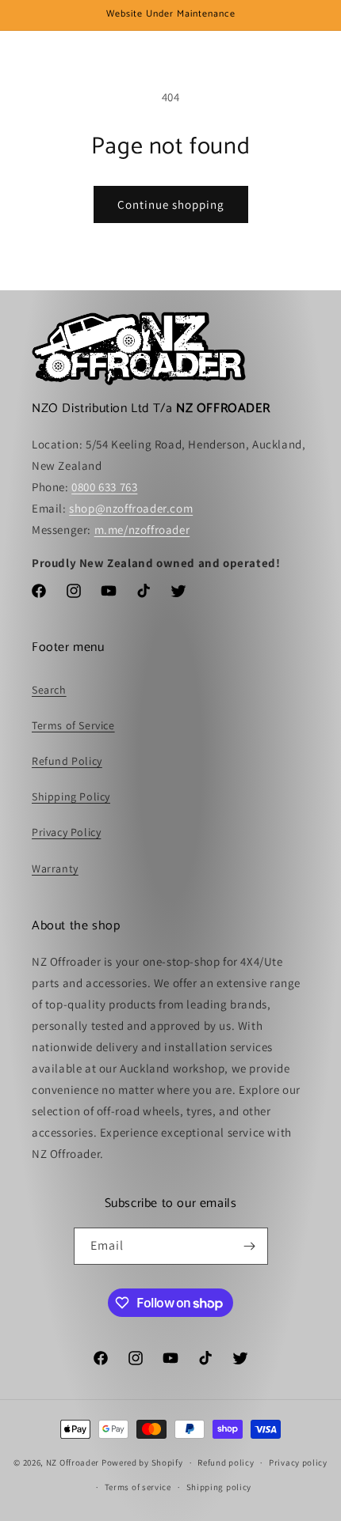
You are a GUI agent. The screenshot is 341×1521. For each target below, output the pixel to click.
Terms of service (138, 1487)
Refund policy (225, 1462)
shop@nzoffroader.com (131, 508)
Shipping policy (219, 1487)
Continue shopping (170, 204)
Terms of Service (73, 725)
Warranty (55, 868)
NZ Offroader (72, 1462)
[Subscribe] (249, 1246)
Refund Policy (67, 761)
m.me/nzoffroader (142, 529)
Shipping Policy (71, 796)
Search (49, 690)
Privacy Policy (66, 832)
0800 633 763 (104, 486)
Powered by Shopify (142, 1462)
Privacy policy (298, 1462)
